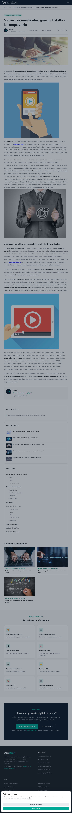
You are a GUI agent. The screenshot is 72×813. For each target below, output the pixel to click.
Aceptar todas (36, 808)
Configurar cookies (36, 804)
